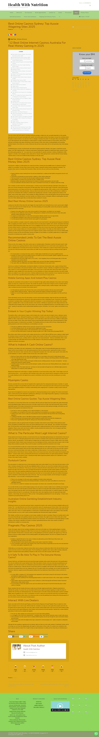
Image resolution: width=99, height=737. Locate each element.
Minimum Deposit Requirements (19, 87)
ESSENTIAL (38, 701)
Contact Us (52, 12)
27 (75, 87)
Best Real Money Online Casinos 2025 (21, 57)
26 (73, 87)
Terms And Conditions (30, 16)
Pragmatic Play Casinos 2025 (19, 80)
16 (83, 84)
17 (86, 84)
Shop (76, 12)
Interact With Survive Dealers (19, 84)
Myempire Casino (16, 69)
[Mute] (65, 710)
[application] (60, 706)
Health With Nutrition (28, 4)
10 (86, 82)
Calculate (87, 73)
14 (78, 84)
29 (80, 87)
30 (83, 87)
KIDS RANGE (39, 703)
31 (86, 87)
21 (78, 85)
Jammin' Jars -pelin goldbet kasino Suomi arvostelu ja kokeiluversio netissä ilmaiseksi (17, 716)
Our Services (28, 12)
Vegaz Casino (15, 86)
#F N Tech (20, 734)
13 (75, 84)
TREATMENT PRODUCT (38, 707)
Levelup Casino (15, 101)
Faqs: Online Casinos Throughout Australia (22, 116)
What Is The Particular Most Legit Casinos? (22, 74)
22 (80, 85)
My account (68, 12)
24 (86, 85)
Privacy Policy (85, 12)
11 (88, 82)
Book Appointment (40, 12)
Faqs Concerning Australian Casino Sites (21, 127)
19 (73, 85)
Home (11, 12)
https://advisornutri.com (31, 655)
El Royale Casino (16, 125)
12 (73, 84)
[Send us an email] (90, 5)
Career (60, 12)
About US (19, 12)
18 (88, 84)
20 (75, 85)
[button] (60, 706)
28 (78, 87)
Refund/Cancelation (15, 16)
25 (88, 85)
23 (83, 85)
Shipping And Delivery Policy (47, 16)
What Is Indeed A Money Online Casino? (21, 68)
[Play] (52, 710)
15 (80, 84)
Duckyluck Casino (16, 75)
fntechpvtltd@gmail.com (31, 652)
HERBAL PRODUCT (38, 705)
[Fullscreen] (67, 710)
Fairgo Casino (15, 121)
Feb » (77, 90)
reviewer (15, 677)
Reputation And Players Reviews (19, 112)
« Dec (73, 90)
